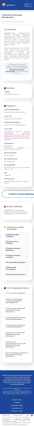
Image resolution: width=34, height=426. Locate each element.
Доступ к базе (17, 400)
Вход (27, 5)
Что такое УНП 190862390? (16, 293)
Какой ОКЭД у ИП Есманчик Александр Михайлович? (15, 318)
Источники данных (17, 405)
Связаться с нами (17, 411)
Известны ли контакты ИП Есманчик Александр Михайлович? (15, 334)
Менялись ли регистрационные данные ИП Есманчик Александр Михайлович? (16, 344)
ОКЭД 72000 (8, 146)
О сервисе (17, 402)
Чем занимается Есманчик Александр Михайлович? (15, 326)
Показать (17, 94)
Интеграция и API (17, 408)
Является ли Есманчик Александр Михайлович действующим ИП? (14, 300)
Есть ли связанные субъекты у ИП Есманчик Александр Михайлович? (17, 354)
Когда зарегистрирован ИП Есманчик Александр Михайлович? (15, 310)
